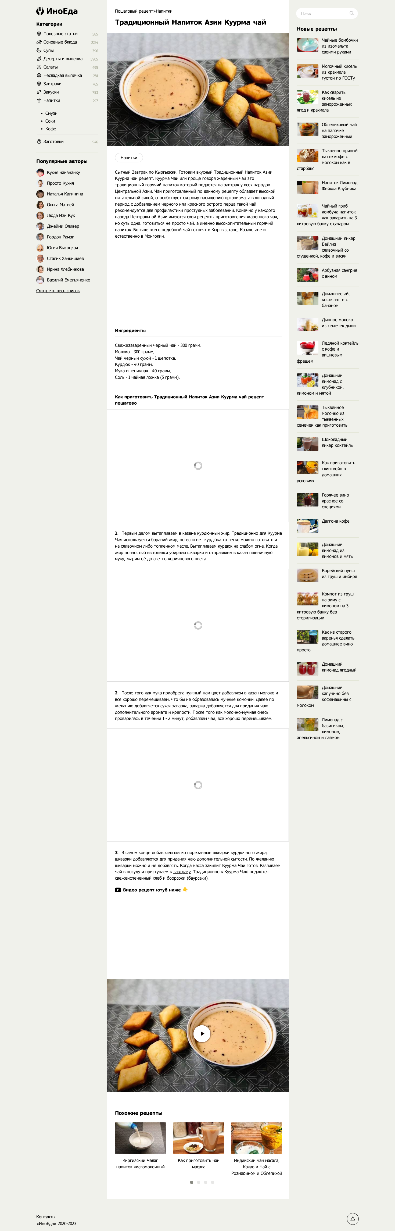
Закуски (51, 92)
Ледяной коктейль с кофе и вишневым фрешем (327, 352)
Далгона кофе (336, 521)
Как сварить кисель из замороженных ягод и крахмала (324, 101)
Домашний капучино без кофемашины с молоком (324, 696)
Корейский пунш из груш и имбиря (339, 573)
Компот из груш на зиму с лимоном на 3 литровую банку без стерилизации (325, 605)
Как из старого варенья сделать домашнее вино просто (325, 641)
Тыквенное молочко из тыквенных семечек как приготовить (322, 416)
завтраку (182, 871)
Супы (49, 50)
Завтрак (140, 172)
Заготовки (54, 141)
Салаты (51, 67)
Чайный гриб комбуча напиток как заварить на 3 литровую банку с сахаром (327, 215)
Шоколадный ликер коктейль (337, 442)
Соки (50, 121)
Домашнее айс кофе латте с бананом (336, 299)
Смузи (51, 113)
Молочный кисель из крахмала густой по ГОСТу (339, 72)
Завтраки (53, 83)
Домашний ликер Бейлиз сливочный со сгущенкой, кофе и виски (326, 247)
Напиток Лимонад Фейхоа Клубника (339, 185)
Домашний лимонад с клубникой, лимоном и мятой (320, 384)
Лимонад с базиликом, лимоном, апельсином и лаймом (320, 728)
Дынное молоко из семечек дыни (339, 322)
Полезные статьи (61, 33)
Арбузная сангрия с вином (339, 273)
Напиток (253, 172)
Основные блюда (60, 42)
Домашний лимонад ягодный (339, 667)
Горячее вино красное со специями (335, 501)
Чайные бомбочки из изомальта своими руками (340, 46)
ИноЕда (62, 11)
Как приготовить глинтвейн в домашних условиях (326, 471)
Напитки (129, 157)
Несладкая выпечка (63, 75)
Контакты (45, 1216)
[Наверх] (353, 1219)
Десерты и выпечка (63, 58)
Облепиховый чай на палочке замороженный (339, 130)
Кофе (50, 128)
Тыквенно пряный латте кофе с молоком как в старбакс (327, 159)
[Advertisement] (198, 283)
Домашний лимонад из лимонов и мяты (338, 550)
